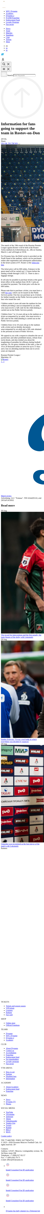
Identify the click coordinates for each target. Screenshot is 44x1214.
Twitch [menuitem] (8, 1125)
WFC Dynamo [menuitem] (11, 1036)
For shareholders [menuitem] (12, 1059)
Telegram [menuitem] (9, 1117)
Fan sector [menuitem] (10, 1064)
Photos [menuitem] (8, 1104)
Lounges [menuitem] (9, 1010)
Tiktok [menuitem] (8, 1119)
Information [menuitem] (10, 1079)
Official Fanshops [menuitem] (13, 1025)
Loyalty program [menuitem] (12, 1061)
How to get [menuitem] (10, 1072)
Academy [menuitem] (9, 1040)
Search (10, 75)
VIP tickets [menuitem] (10, 1008)
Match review (6, 496)
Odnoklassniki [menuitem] (11, 1121)
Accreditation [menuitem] (11, 1053)
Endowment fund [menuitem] (12, 1057)
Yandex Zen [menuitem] (10, 1123)
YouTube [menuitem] (9, 1112)
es (6, 50)
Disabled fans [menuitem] (11, 1076)
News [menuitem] (8, 1100)
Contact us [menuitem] (10, 1051)
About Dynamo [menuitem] (12, 1048)
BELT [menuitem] (8, 1130)
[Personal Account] (3, 61)
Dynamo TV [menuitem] (11, 1102)
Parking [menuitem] (9, 1013)
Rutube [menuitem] (8, 1128)
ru (6, 48)
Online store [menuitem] (10, 1023)
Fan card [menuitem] (9, 1015)
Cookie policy (6, 1136)
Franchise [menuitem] (9, 1055)
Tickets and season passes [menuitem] (16, 1006)
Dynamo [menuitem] (9, 1033)
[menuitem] (24, 11)
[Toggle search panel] (6, 64)
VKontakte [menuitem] (10, 1114)
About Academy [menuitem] (12, 1087)
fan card (8, 293)
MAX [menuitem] (8, 1132)
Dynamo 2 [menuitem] (10, 1038)
